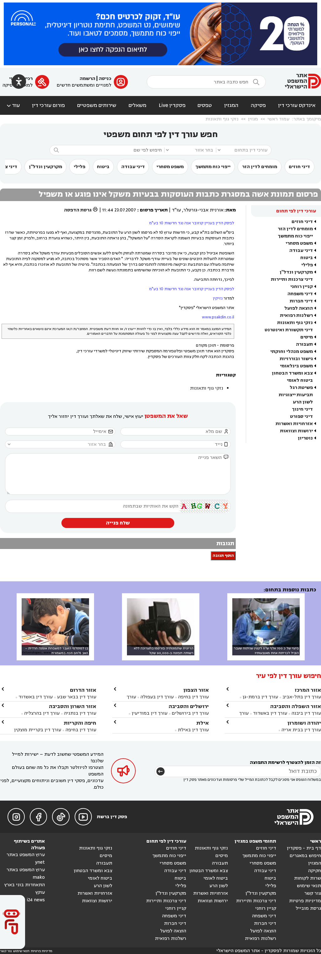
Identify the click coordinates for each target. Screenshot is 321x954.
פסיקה (258, 105)
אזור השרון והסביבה (72, 706)
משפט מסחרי (170, 166)
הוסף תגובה (223, 555)
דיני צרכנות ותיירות (292, 279)
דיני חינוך (302, 409)
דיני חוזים (299, 166)
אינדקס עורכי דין (296, 105)
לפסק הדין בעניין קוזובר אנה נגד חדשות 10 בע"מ (191, 223)
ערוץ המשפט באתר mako (26, 873)
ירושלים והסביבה (189, 706)
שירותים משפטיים (96, 105)
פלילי (79, 166)
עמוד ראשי (278, 119)
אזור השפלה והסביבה (295, 706)
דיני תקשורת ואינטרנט (289, 330)
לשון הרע (303, 402)
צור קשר (312, 893)
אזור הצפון (196, 690)
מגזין (253, 119)
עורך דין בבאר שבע (76, 697)
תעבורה (304, 344)
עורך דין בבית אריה (301, 730)
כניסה (105, 78)
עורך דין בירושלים (190, 713)
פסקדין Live (172, 105)
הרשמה (87, 78)
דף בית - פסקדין (304, 848)
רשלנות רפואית (296, 315)
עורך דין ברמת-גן (260, 697)
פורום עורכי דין (48, 105)
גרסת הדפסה (81, 210)
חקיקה (314, 870)
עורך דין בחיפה (193, 697)
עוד (13, 105)
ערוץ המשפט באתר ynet (26, 858)
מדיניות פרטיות (305, 901)
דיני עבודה (133, 166)
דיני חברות (301, 301)
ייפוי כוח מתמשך (212, 166)
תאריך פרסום (154, 210)
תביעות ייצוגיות (296, 395)
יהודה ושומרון (304, 723)
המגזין (231, 105)
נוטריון (305, 438)
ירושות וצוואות (296, 431)
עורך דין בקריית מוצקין (37, 730)
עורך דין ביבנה (306, 713)
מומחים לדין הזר (259, 166)
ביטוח (103, 166)
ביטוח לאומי (300, 380)
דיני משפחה (300, 293)
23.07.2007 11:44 (119, 210)
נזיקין (218, 298)
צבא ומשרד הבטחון (292, 373)
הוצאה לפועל (298, 308)
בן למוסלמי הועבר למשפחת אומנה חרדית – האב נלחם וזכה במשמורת (56, 650)
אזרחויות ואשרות (294, 423)
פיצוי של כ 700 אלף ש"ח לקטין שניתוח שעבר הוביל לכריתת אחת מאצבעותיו (266, 650)
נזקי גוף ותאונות (222, 119)
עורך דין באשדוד (270, 713)
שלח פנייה (118, 523)
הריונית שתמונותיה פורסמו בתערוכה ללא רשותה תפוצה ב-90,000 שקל (163, 650)
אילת (202, 723)
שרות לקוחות (307, 878)
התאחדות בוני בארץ (24, 885)
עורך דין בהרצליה (42, 713)
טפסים (204, 105)
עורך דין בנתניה (80, 713)
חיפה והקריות (80, 723)
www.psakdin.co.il (218, 317)
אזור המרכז (308, 690)
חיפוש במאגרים (305, 855)
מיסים (306, 337)
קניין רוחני (301, 286)
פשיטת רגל (301, 387)
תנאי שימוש (309, 885)
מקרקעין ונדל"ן (45, 166)
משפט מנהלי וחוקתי (291, 351)
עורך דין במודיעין (149, 713)
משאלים (137, 105)
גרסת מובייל (308, 908)
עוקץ (40, 892)
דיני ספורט (301, 416)
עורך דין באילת (193, 730)
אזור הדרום (83, 690)
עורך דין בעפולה (156, 697)
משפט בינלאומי (296, 366)
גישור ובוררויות (296, 358)
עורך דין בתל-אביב (301, 697)
